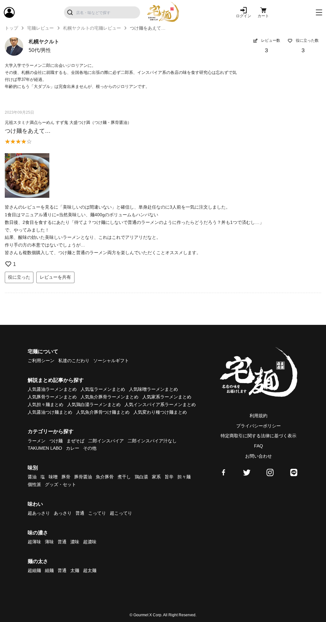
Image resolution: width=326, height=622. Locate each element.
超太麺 (89, 570)
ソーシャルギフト (111, 360)
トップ (11, 28)
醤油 (32, 476)
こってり (97, 513)
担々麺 (184, 476)
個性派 (34, 484)
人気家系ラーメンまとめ (166, 396)
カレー (72, 448)
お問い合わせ (258, 456)
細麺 (49, 570)
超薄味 (34, 541)
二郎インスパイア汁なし (152, 440)
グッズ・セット (60, 484)
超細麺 (34, 570)
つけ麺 (56, 440)
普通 (79, 513)
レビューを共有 (55, 277)
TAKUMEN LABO (45, 448)
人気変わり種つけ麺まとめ (160, 412)
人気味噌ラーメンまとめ (153, 389)
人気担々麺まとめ (45, 404)
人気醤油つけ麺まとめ (50, 412)
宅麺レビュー (40, 28)
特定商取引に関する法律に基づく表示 (258, 435)
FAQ (258, 445)
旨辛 (169, 476)
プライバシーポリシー (258, 425)
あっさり (63, 513)
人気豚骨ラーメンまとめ (52, 396)
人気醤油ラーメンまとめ (52, 389)
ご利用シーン (41, 360)
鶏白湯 (141, 476)
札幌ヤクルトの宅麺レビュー (92, 28)
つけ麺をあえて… (28, 131)
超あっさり (39, 513)
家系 (156, 476)
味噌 (53, 476)
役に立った (19, 277)
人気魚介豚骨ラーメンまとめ (109, 396)
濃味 (74, 541)
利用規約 (258, 415)
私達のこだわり (73, 360)
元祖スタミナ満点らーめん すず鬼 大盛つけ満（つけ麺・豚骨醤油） (68, 122)
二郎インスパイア (106, 440)
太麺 (74, 570)
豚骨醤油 (83, 476)
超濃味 (89, 541)
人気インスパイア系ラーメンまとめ (160, 404)
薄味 (49, 541)
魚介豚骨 (105, 476)
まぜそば (75, 440)
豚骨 (65, 476)
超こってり (121, 513)
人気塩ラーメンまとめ (103, 389)
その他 (89, 448)
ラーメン (37, 440)
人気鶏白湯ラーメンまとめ (94, 404)
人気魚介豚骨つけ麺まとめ (103, 412)
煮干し (124, 476)
